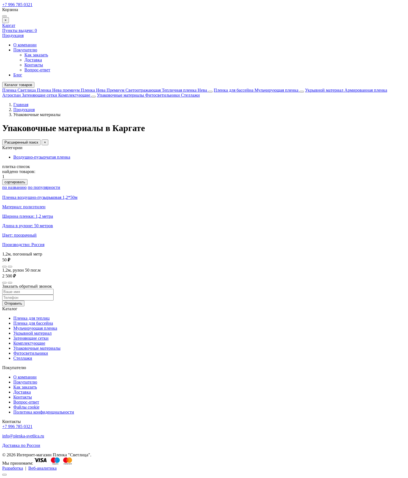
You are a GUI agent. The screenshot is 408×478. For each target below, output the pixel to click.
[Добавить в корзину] (10, 266)
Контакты (33, 64)
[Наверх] (4, 475)
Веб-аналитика (42, 468)
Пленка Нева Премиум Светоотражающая (121, 90)
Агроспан (12, 95)
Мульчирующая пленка (277, 90)
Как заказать (36, 54)
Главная (20, 104)
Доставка (33, 59)
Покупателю (25, 49)
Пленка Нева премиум (59, 90)
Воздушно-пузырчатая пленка (41, 157)
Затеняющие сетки (40, 95)
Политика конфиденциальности (43, 412)
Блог (17, 74)
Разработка (12, 468)
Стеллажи (190, 95)
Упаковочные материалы (120, 95)
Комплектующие (74, 95)
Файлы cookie (26, 407)
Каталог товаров (18, 85)
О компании (25, 44)
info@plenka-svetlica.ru (23, 436)
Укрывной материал (324, 90)
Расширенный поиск (21, 142)
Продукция (13, 35)
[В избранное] (4, 266)
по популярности (44, 187)
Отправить (13, 303)
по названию (14, 187)
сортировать (14, 182)
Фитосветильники (163, 95)
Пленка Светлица (19, 90)
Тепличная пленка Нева (185, 90)
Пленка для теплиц (31, 318)
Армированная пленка (365, 90)
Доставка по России (21, 445)
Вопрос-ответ (37, 69)
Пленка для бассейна (233, 90)
